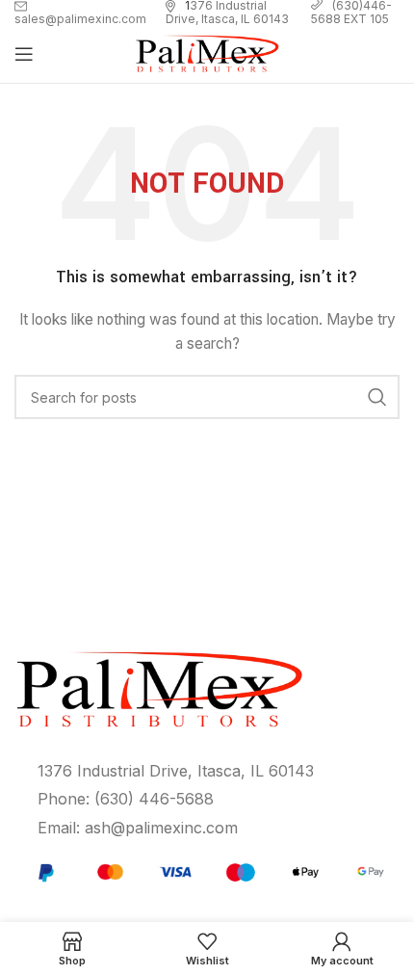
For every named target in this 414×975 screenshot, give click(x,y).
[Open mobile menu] (24, 54)
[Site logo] (207, 52)
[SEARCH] (377, 397)
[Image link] (208, 870)
